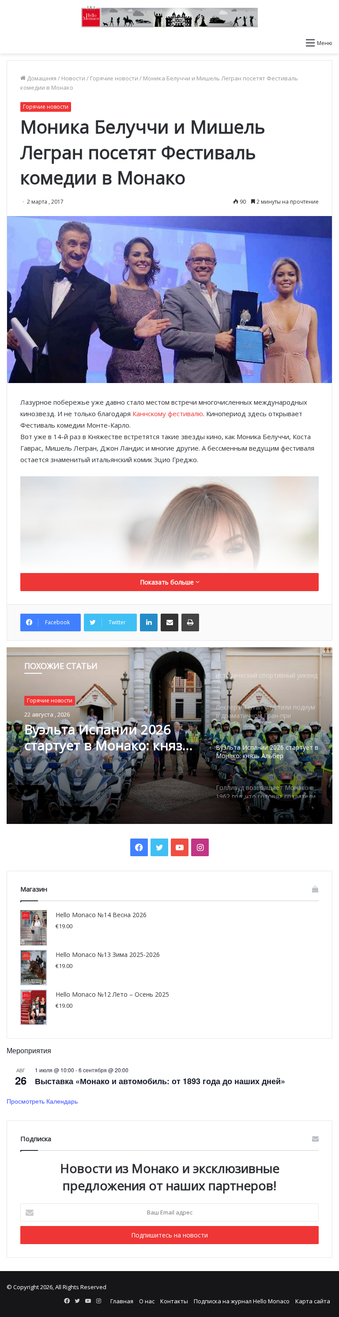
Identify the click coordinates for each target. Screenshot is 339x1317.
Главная (121, 1301)
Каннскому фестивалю (167, 413)
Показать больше (168, 582)
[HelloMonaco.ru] (169, 16)
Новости (73, 78)
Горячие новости (114, 78)
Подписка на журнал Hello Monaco (242, 1301)
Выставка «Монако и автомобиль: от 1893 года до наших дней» (160, 1081)
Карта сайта (312, 1301)
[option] (169, 735)
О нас (146, 1301)
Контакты (174, 1301)
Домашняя (41, 78)
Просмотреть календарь (42, 1101)
